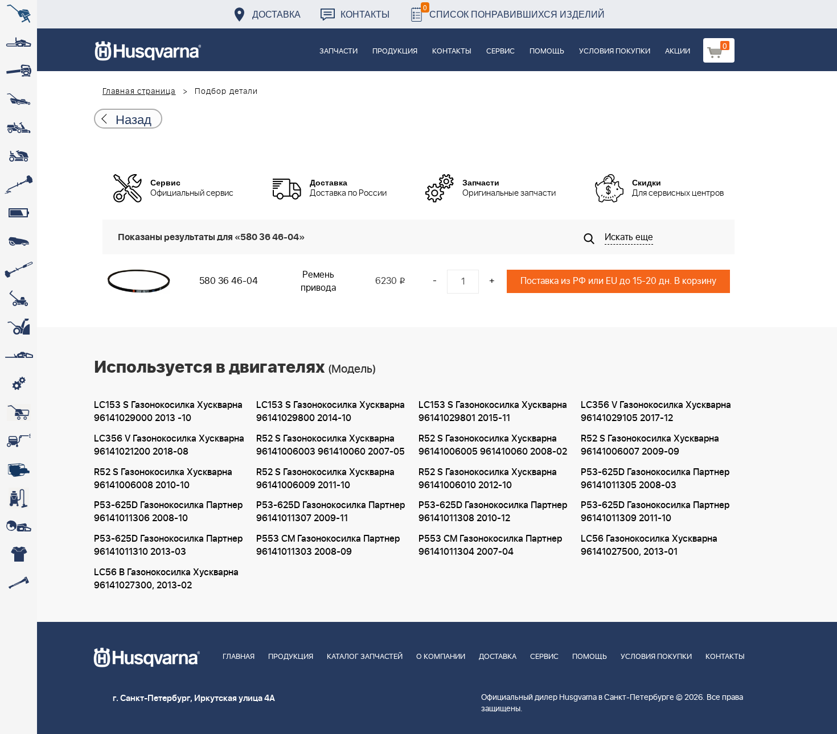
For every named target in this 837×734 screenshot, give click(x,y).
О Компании (440, 656)
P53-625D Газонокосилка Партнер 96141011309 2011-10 (655, 511)
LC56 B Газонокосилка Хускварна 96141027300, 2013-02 (166, 579)
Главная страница (139, 91)
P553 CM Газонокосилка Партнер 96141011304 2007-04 (490, 545)
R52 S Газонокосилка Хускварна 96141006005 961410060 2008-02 (493, 445)
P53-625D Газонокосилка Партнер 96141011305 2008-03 (655, 478)
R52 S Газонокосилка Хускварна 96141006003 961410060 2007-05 (330, 445)
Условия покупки (614, 51)
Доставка (276, 13)
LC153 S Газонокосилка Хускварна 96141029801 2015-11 (493, 411)
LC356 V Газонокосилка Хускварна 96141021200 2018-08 (169, 445)
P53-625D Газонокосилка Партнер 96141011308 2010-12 (493, 511)
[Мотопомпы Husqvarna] (18, 469)
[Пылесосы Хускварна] (18, 498)
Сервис (500, 51)
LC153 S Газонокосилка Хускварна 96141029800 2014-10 (330, 411)
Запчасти (338, 51)
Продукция (394, 51)
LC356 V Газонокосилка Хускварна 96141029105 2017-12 (656, 411)
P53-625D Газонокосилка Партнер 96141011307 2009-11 (330, 511)
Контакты (364, 13)
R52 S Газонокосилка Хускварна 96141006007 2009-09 (650, 445)
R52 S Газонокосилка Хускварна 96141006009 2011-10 (325, 478)
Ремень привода (318, 281)
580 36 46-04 (228, 281)
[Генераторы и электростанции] (18, 412)
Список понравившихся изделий (514, 11)
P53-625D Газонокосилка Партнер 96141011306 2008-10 (168, 511)
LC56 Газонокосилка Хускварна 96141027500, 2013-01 (649, 545)
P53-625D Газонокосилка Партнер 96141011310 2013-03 (168, 545)
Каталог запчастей (365, 656)
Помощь (547, 51)
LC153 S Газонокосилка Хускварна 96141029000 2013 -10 (168, 411)
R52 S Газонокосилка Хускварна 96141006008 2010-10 (163, 478)
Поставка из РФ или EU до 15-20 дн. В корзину (618, 281)
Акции (677, 51)
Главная (239, 656)
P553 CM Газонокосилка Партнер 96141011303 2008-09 (328, 545)
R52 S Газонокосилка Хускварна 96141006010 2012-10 (488, 478)
